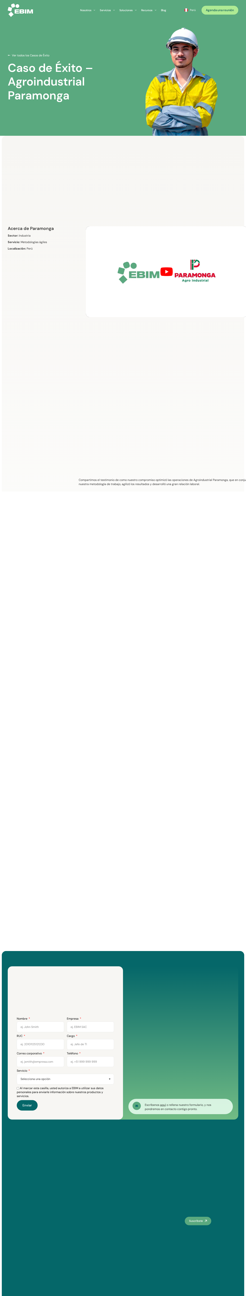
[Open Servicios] (114, 10)
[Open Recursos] (155, 10)
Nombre (22, 1019)
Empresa (73, 1019)
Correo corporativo (30, 1053)
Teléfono (73, 1053)
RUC (20, 1036)
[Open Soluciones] (136, 10)
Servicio (22, 1071)
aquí (163, 1105)
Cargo (71, 1036)
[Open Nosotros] (94, 10)
